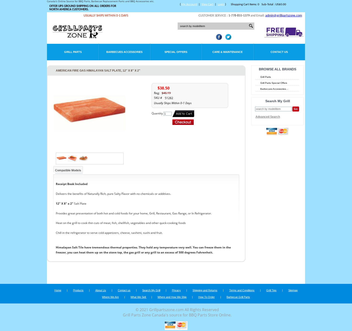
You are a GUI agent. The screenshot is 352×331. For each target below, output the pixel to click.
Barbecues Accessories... (274, 89)
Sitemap (293, 290)
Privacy (176, 290)
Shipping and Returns (205, 290)
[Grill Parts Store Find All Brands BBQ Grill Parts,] (78, 37)
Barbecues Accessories (124, 51)
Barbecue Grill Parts (238, 297)
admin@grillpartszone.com (283, 15)
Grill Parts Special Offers (273, 83)
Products (78, 290)
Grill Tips (271, 290)
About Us (100, 290)
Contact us (124, 290)
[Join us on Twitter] (227, 38)
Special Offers (176, 51)
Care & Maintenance (227, 51)
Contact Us (279, 51)
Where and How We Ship (172, 297)
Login (221, 4)
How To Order (206, 297)
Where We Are (110, 297)
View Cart (207, 4)
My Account (189, 4)
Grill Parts (73, 51)
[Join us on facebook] (218, 38)
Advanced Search (267, 116)
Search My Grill (151, 290)
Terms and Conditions (242, 290)
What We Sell (139, 297)
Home (57, 290)
